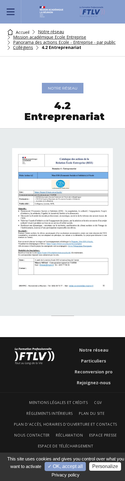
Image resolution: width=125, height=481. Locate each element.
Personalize (105, 466)
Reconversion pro (94, 372)
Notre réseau (51, 32)
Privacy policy (65, 474)
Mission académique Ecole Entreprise (49, 37)
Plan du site (91, 413)
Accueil (22, 32)
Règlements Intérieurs (49, 413)
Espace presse (103, 435)
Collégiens (23, 47)
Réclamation (69, 435)
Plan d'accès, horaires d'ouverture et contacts (65, 424)
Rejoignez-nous (94, 382)
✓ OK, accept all (65, 466)
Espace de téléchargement (65, 446)
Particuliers (93, 361)
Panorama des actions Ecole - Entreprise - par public (64, 42)
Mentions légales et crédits (58, 402)
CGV (98, 402)
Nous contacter (32, 435)
